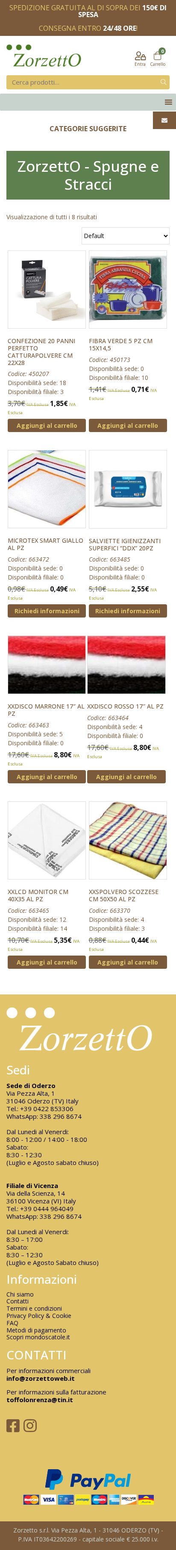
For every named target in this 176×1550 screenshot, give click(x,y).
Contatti (17, 1301)
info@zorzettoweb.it (40, 1378)
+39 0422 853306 (46, 1108)
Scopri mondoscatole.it (38, 1337)
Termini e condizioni (34, 1308)
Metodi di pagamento (36, 1330)
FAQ (12, 1323)
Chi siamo (20, 1294)
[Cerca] (163, 82)
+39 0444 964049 (46, 1208)
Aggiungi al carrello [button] (47, 425)
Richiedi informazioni (47, 611)
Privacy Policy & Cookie (38, 1316)
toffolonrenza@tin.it (39, 1399)
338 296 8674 (61, 1116)
